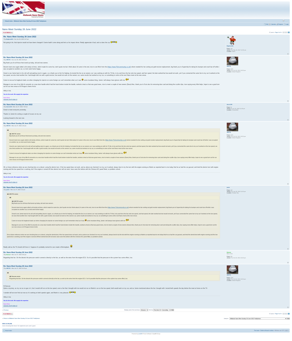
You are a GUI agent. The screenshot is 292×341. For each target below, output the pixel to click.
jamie (7, 189)
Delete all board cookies (267, 330)
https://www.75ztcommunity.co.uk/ (119, 67)
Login (287, 24)
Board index (9, 21)
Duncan (8, 254)
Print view (283, 21)
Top (288, 54)
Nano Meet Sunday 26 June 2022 (19, 29)
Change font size (287, 21)
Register (280, 24)
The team (256, 330)
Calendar (273, 24)
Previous (6, 310)
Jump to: (226, 318)
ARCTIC (8, 59)
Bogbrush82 (9, 39)
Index (103, 10)
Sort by (151, 310)
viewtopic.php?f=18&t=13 (10, 99)
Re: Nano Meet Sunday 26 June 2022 (19, 37)
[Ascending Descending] (168, 310)
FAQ (267, 24)
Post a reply (5, 31)
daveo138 (9, 106)
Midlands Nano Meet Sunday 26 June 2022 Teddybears (30, 21)
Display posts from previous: (132, 310)
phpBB (140, 333)
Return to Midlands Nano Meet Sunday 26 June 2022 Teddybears (22, 318)
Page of (278, 32)
